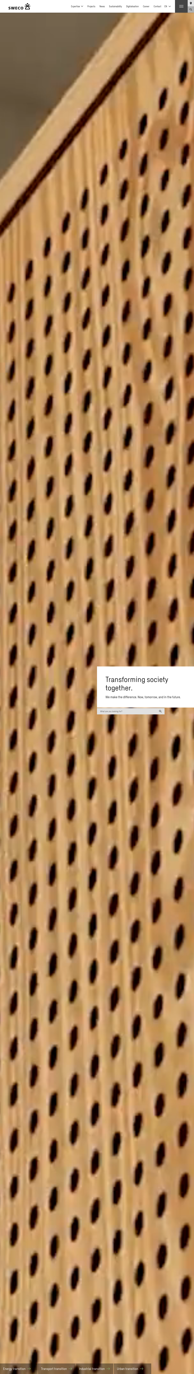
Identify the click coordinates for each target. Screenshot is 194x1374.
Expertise (75, 6)
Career (146, 6)
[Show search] (191, 9)
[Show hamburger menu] (181, 6)
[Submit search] (160, 711)
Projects (91, 6)
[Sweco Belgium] (19, 6)
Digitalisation (132, 6)
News (102, 6)
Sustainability (115, 6)
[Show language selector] (191, 3)
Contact (157, 6)
